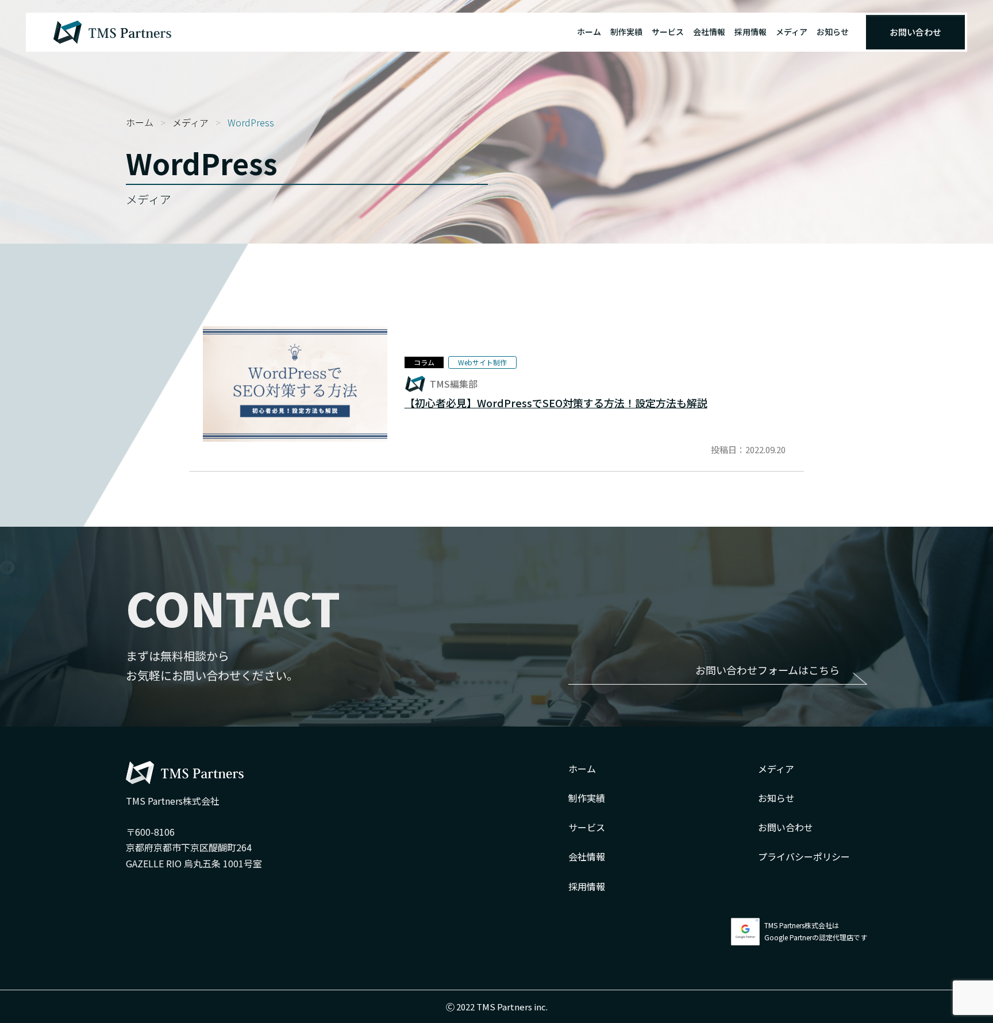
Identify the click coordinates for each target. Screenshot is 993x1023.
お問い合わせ (915, 32)
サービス (668, 31)
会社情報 (709, 31)
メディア (791, 31)
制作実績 (626, 31)
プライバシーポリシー (804, 856)
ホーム (589, 31)
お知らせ (833, 31)
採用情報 (750, 31)
